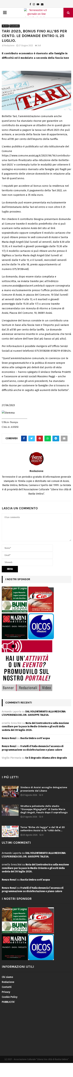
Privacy (6, 992)
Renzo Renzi (9, 738)
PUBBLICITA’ (8, 1002)
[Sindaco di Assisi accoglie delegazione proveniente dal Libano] (10, 791)
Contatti (7, 987)
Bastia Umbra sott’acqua (35, 738)
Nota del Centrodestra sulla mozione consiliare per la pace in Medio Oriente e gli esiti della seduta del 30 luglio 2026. (35, 727)
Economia (14, 26)
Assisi (5, 26)
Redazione (9, 45)
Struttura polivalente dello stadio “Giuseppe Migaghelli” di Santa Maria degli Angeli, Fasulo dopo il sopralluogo (44, 809)
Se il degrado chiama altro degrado (46, 757)
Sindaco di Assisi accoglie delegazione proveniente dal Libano (43, 789)
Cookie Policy (9, 997)
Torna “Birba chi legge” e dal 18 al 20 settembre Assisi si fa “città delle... (42, 829)
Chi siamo (7, 977)
